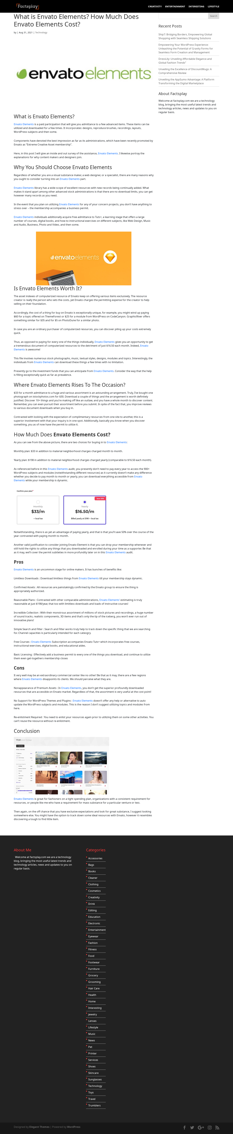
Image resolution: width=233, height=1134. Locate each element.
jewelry (92, 1014)
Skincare (93, 1073)
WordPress (73, 1127)
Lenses (92, 1021)
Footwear (94, 962)
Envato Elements (52, 116)
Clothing (93, 884)
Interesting (196, 6)
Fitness (92, 949)
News (91, 1040)
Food (91, 956)
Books (92, 871)
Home (92, 1001)
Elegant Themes (39, 1127)
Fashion (93, 943)
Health (92, 995)
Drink (91, 904)
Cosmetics (94, 891)
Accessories (95, 858)
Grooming (94, 982)
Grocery (93, 975)
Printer (92, 1053)
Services (93, 1060)
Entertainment (175, 6)
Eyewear (93, 936)
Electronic (94, 923)
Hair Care (94, 988)
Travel (91, 1099)
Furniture (94, 969)
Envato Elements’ (109, 600)
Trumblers (94, 1105)
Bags (91, 865)
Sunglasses (95, 1079)
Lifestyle (213, 6)
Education (94, 917)
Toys (91, 1092)
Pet (90, 1047)
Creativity (155, 6)
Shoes (92, 1066)
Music (91, 1034)
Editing (92, 910)
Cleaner (92, 878)
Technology (41, 32)
